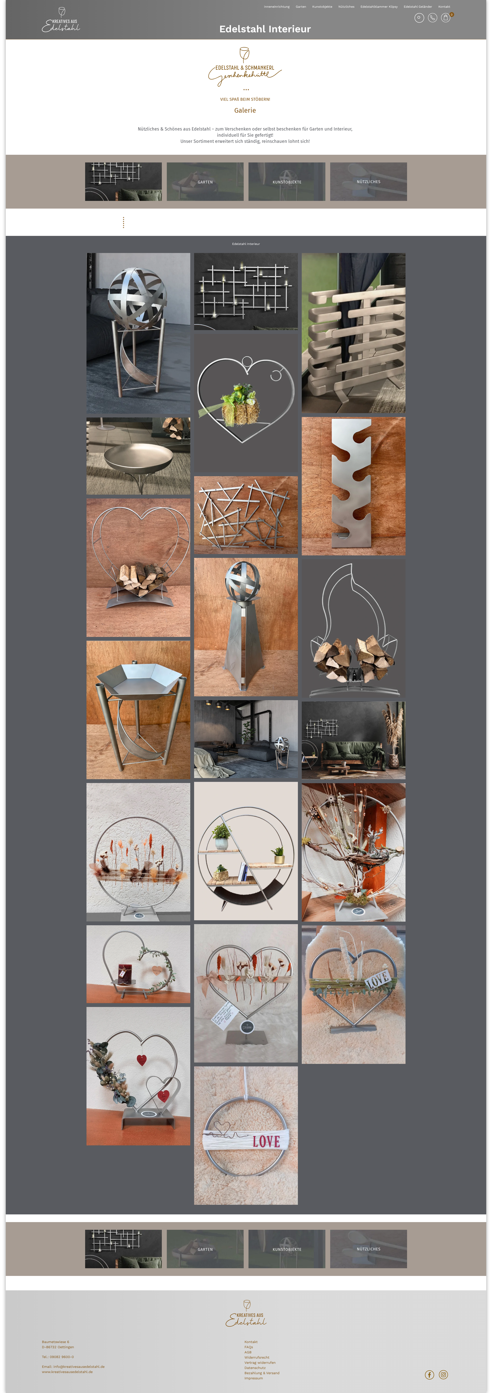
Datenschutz (255, 1368)
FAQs (248, 1347)
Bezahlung (253, 1373)
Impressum (253, 1378)
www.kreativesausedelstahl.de (67, 1372)
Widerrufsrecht (256, 1357)
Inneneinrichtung (277, 6)
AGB (248, 1352)
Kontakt (444, 6)
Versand (272, 1373)
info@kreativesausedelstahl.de (79, 1367)
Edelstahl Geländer (418, 6)
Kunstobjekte (322, 6)
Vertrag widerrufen (260, 1363)
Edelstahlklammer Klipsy (379, 6)
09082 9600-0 (62, 1357)
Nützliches (346, 6)
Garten (301, 6)
